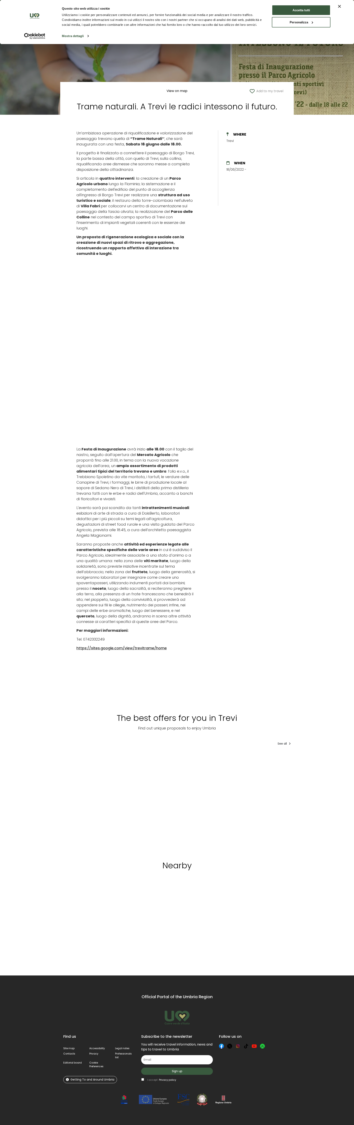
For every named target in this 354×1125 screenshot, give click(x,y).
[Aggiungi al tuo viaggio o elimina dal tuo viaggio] (92, 892)
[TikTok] (246, 1046)
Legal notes (122, 1048)
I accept (161, 1080)
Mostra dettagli (73, 36)
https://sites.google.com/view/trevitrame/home (121, 648)
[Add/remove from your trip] (94, 757)
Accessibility (97, 1048)
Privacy (93, 1053)
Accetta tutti (301, 10)
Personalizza (299, 22)
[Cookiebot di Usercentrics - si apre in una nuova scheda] (35, 36)
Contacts (69, 1053)
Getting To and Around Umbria (92, 1079)
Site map (69, 1048)
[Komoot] (262, 1046)
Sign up (177, 1071)
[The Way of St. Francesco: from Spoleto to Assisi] (237, 801)
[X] (229, 1046)
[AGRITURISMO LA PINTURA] (196, 801)
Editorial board (72, 1062)
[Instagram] (237, 1046)
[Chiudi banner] (339, 6)
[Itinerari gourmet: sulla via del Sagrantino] (80, 801)
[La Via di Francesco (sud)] (274, 801)
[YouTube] (254, 1046)
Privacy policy (167, 1080)
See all (283, 744)
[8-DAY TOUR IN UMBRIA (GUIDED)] (118, 801)
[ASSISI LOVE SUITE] (155, 801)
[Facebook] (221, 1046)
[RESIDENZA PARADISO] (312, 801)
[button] (96, 1064)
